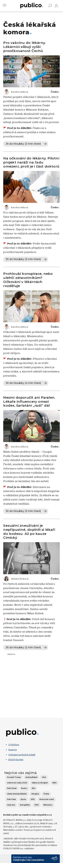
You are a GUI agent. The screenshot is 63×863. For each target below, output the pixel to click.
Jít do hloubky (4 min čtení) (23, 383)
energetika (25, 805)
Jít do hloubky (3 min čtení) (23, 143)
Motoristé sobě (46, 799)
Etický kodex (15, 759)
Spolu (23, 799)
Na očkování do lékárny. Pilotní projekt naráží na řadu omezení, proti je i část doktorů (31, 162)
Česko (54, 91)
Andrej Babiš (31, 777)
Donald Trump (14, 777)
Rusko (24, 788)
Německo (47, 805)
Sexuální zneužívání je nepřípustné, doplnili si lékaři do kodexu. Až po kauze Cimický (29, 531)
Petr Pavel (11, 788)
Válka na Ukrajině (40, 783)
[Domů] (31, 5)
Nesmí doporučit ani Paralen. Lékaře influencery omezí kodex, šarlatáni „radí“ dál (29, 401)
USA (44, 777)
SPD (33, 799)
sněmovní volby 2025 (17, 783)
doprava (11, 805)
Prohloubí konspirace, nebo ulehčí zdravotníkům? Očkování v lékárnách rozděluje (27, 280)
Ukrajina (35, 794)
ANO (54, 783)
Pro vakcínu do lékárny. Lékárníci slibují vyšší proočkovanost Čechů (24, 47)
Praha (46, 794)
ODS (36, 805)
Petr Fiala (11, 799)
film (33, 788)
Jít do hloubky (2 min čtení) (23, 647)
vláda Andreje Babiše (17, 794)
